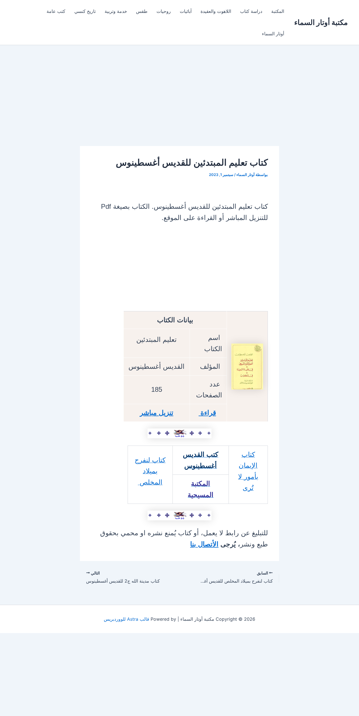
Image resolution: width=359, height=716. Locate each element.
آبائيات (186, 11)
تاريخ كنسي (85, 11)
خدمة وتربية (116, 11)
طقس (142, 11)
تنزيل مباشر (156, 412)
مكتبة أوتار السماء (321, 22)
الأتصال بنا (204, 544)
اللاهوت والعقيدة (216, 11)
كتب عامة (56, 11)
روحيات (164, 11)
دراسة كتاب (251, 11)
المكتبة (277, 11)
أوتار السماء (273, 33)
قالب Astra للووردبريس (126, 619)
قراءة (207, 412)
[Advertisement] (179, 104)
